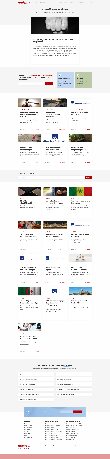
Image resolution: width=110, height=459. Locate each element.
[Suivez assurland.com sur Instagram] (26, 449)
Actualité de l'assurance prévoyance (67, 374)
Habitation (42, 2)
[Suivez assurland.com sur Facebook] (18, 449)
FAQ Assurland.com (28, 437)
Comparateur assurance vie (51, 435)
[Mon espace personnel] (91, 3)
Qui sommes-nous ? (28, 423)
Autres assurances (81, 2)
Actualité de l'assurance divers (66, 384)
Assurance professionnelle (72, 435)
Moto (55, 2)
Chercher (88, 177)
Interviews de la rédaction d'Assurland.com (69, 389)
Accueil (37, 12)
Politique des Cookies (60, 445)
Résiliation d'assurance (71, 437)
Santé (49, 2)
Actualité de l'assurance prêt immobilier (30, 394)
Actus (69, 12)
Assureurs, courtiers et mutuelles (59, 12)
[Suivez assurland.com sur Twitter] (20, 449)
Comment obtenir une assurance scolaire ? (75, 425)
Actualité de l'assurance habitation (29, 379)
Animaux (71, 2)
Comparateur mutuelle (50, 427)
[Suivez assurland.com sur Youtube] (24, 449)
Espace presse (27, 433)
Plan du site (74, 445)
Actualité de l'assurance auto (27, 374)
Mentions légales (40, 445)
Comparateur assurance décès (51, 437)
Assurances (26, 431)
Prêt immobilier (63, 2)
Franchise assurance (70, 431)
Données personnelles (50, 445)
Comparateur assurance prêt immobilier (53, 431)
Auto (35, 2)
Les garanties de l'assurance (72, 433)
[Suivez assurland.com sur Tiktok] (28, 449)
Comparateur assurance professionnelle (53, 439)
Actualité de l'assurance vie (65, 379)
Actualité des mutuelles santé (28, 384)
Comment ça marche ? (29, 425)
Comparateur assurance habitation (52, 425)
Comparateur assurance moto (51, 429)
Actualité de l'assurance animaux (28, 399)
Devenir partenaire (28, 427)
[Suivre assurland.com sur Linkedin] (22, 449)
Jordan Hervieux (45, 62)
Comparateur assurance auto (51, 423)
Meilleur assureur (70, 427)
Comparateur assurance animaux (52, 433)
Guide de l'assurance (45, 12)
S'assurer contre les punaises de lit (73, 423)
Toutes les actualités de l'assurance (67, 394)
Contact (26, 435)
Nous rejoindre (27, 429)
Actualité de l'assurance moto (28, 389)
